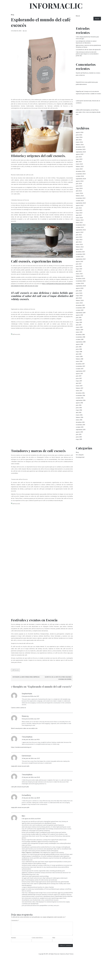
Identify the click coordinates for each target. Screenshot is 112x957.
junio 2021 (79, 266)
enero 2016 (79, 420)
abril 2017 (78, 383)
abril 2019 (78, 325)
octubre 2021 (79, 256)
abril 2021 (78, 271)
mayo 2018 (79, 351)
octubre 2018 (79, 339)
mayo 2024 (79, 188)
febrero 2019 (79, 329)
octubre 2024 (80, 176)
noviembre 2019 (80, 308)
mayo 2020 (79, 295)
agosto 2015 (79, 432)
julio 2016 (78, 405)
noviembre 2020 (80, 281)
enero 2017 (79, 390)
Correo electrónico (37, 937)
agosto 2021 (79, 261)
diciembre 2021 (80, 251)
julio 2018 (78, 346)
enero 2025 (79, 169)
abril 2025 (79, 161)
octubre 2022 (80, 227)
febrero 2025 (80, 166)
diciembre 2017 (80, 364)
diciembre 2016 (80, 393)
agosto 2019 (79, 315)
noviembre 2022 (80, 225)
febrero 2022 (80, 247)
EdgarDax (78, 91)
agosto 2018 (79, 344)
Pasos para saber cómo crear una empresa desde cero (88, 112)
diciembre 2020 (80, 278)
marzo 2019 (79, 327)
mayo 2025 (79, 159)
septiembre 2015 (80, 429)
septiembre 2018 (80, 342)
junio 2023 (79, 210)
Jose (25, 30)
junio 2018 (79, 349)
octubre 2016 (79, 398)
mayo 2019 (79, 322)
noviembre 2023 (80, 198)
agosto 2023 (79, 205)
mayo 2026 (79, 137)
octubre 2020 (80, 283)
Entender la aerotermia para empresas (26, 677)
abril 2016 (78, 412)
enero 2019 (79, 332)
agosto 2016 (79, 403)
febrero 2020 (80, 300)
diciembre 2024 (80, 171)
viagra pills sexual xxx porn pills (20, 766)
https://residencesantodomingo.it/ (21, 747)
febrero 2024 (80, 195)
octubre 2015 (79, 427)
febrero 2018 (79, 359)
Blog (12, 14)
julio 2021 (78, 264)
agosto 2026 (79, 132)
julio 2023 (79, 208)
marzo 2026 (79, 142)
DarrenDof (79, 82)
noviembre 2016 (80, 395)
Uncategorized (80, 457)
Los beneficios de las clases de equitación (88, 49)
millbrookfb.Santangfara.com (84, 110)
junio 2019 (79, 320)
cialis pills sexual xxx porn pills (20, 786)
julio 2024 (79, 183)
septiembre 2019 (80, 312)
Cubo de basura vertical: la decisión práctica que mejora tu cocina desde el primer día (87, 53)
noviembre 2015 (80, 424)
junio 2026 (79, 135)
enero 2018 (79, 361)
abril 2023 (79, 215)
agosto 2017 (79, 373)
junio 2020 (79, 293)
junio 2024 (79, 186)
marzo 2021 (79, 273)
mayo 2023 (79, 213)
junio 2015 (79, 437)
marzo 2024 (79, 193)
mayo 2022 (79, 239)
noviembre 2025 (80, 149)
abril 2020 (79, 298)
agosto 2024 (79, 181)
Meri (23, 816)
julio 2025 (79, 156)
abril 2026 (79, 139)
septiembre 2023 (81, 203)
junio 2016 (79, 407)
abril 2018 (78, 354)
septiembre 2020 (81, 286)
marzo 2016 (79, 415)
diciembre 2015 (80, 422)
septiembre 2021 (80, 259)
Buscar (78, 16)
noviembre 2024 (80, 174)
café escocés (15, 670)
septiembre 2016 (80, 400)
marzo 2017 (79, 385)
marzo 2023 (79, 217)
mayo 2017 (79, 381)
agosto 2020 (79, 288)
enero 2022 (79, 249)
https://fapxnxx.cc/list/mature (31, 852)
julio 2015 (78, 434)
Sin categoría (80, 455)
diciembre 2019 (80, 305)
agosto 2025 (79, 154)
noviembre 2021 (80, 254)
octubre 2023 (80, 200)
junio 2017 (79, 378)
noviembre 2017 (80, 366)
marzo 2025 (79, 164)
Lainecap (78, 100)
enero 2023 (79, 222)
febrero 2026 (80, 144)
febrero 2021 (79, 276)
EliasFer (78, 73)
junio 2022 (79, 237)
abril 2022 (79, 242)
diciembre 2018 (80, 334)
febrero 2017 (79, 388)
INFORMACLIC (56, 5)
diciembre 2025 (80, 147)
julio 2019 (78, 317)
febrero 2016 (79, 417)
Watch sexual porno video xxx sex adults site (24, 728)
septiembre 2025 (81, 152)
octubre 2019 (79, 310)
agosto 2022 (79, 232)
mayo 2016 (79, 410)
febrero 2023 (79, 220)
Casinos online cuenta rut (18, 707)
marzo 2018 (79, 356)
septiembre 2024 (81, 178)
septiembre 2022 (81, 230)
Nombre (13, 937)
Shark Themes (70, 954)
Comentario (15, 920)
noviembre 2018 (80, 337)
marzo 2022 (79, 244)
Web (53, 937)
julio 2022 (79, 234)
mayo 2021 (79, 269)
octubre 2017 (79, 368)
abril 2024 (79, 191)
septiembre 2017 (80, 371)
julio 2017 (78, 376)
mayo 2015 (79, 439)
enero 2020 (79, 303)
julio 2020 (79, 290)
